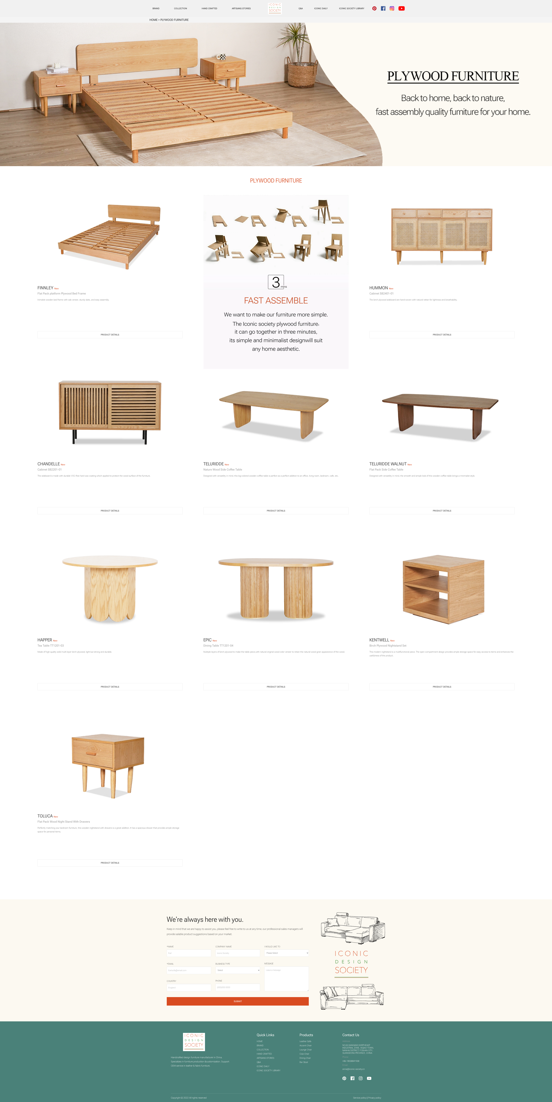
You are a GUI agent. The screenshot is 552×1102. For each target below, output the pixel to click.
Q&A (301, 8)
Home (154, 20)
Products (306, 1035)
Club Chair (304, 1054)
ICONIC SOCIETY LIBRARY (351, 8)
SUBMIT (238, 1001)
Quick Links (265, 1035)
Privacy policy (374, 1097)
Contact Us (350, 1035)
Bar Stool (304, 1062)
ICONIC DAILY (321, 8)
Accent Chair (306, 1045)
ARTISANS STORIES (241, 8)
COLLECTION (180, 8)
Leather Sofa (305, 1041)
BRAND (156, 8)
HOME (260, 1041)
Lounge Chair (306, 1049)
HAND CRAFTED (209, 8)
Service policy (359, 1097)
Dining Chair (305, 1058)
